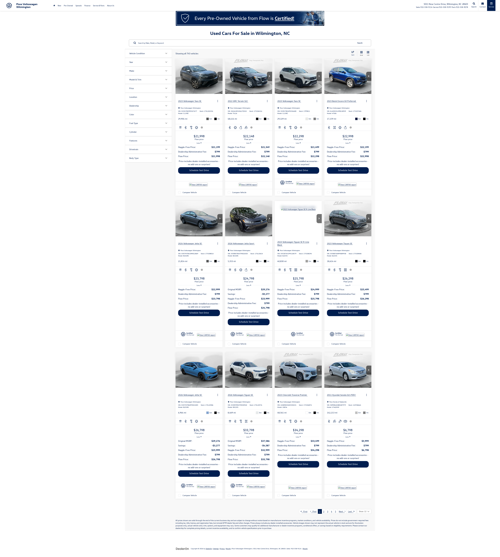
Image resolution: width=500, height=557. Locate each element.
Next (342, 511)
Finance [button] (87, 5)
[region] (199, 151)
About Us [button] (110, 5)
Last (350, 511)
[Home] (54, 5)
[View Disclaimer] (202, 127)
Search (359, 43)
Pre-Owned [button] (68, 5)
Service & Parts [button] (98, 5)
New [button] (59, 5)
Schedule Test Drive (199, 170)
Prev (314, 511)
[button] (220, 76)
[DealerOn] (182, 548)
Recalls (228, 548)
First (304, 511)
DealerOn (209, 548)
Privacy (222, 548)
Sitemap (216, 548)
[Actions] (217, 101)
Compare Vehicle (190, 192)
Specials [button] (79, 5)
